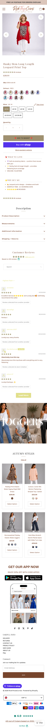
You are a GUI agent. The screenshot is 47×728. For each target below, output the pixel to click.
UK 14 (6, 109)
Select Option (12, 504)
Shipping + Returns (10, 239)
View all (23, 460)
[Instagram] (19, 628)
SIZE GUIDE (7, 648)
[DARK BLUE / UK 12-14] (12, 544)
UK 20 (30, 109)
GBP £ (24, 698)
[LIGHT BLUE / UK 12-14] (15, 544)
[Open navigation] (4, 9)
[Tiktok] (32, 628)
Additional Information (12, 231)
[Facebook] (14, 628)
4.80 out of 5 (29, 257)
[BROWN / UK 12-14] (12, 498)
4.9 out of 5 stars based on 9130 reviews (24, 721)
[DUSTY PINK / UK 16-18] (36, 498)
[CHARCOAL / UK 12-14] (9, 544)
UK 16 (14, 109)
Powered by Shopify (30, 690)
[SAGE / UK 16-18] (33, 498)
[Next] (41, 34)
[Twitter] (23, 628)
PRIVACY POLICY (8, 645)
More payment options (23, 150)
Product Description (10, 216)
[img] (6, 293)
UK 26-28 (18, 115)
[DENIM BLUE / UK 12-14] (36, 547)
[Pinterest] (28, 628)
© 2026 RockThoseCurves (12, 690)
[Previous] (6, 34)
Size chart (40, 105)
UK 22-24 (8, 115)
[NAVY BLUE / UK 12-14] (33, 547)
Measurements (8, 223)
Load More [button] (23, 395)
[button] (8, 72)
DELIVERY (6, 638)
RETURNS (6, 641)
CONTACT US (7, 643)
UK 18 (22, 109)
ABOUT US (6, 650)
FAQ (4, 653)
